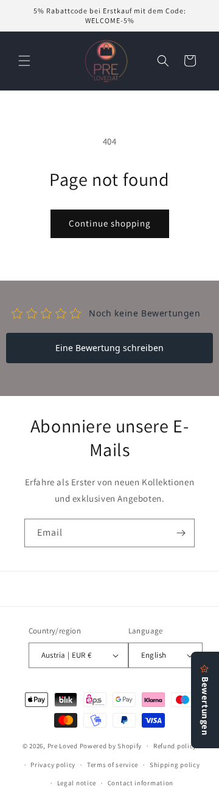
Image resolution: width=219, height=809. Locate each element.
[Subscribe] (180, 533)
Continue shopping (110, 223)
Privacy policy (52, 764)
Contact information (140, 783)
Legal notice (76, 783)
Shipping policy (175, 764)
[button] (24, 60)
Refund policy (174, 746)
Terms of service (112, 764)
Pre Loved (62, 746)
